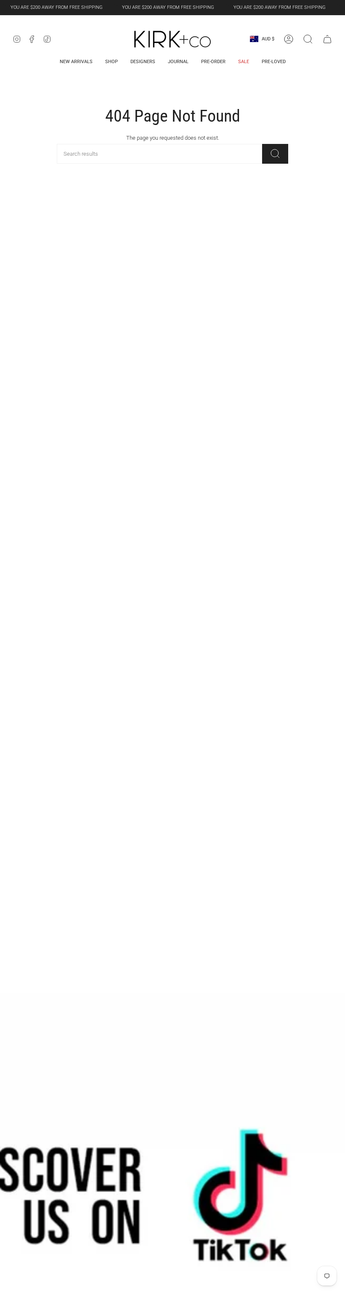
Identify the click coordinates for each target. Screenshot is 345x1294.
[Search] (275, 154)
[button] (308, 39)
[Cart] (327, 39)
